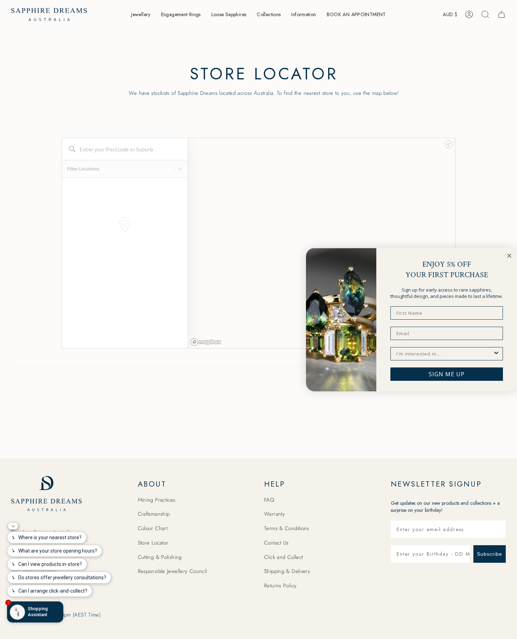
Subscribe (489, 554)
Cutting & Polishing (160, 557)
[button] (140, 14)
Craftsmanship (154, 514)
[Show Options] (496, 353)
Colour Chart (153, 528)
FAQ (269, 500)
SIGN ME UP (447, 374)
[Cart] (501, 14)
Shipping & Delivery (287, 571)
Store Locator (153, 543)
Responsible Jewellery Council (172, 571)
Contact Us (276, 543)
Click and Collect (283, 557)
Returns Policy (280, 585)
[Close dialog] (509, 256)
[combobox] (444, 353)
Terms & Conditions (286, 528)
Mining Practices (156, 500)
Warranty (274, 514)
